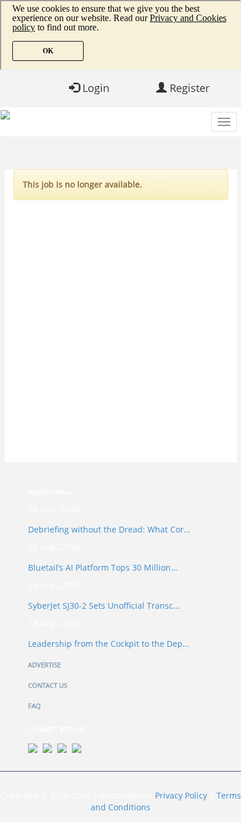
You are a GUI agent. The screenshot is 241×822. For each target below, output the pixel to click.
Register (188, 88)
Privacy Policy (181, 795)
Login (94, 88)
